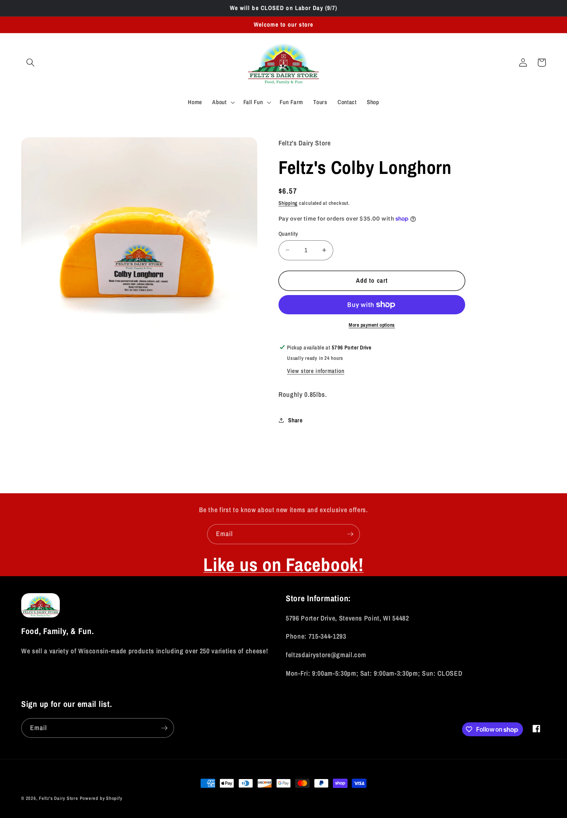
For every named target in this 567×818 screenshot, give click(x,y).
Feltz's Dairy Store (58, 798)
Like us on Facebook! (283, 564)
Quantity (288, 233)
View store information (315, 371)
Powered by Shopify (101, 798)
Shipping (287, 202)
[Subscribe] (350, 534)
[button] (30, 62)
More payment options (372, 324)
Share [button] (295, 420)
